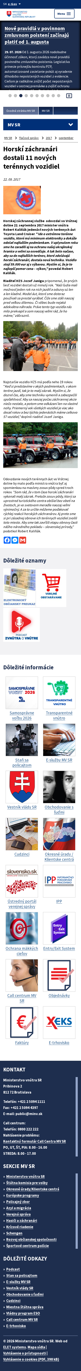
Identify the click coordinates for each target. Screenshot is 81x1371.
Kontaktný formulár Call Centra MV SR (34, 1141)
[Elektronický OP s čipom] (19, 588)
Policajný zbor (18, 1201)
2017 (49, 138)
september (66, 138)
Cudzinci (13, 1300)
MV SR (46, 111)
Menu (64, 13)
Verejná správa (18, 1214)
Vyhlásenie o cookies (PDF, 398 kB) (31, 1359)
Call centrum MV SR (22, 1319)
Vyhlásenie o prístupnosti (24, 1353)
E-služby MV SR (18, 1281)
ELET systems (14, 1347)
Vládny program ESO (23, 1313)
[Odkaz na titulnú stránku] (21, 13)
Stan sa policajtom (21, 1275)
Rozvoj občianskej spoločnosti (31, 1239)
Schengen (14, 1233)
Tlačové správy (29, 138)
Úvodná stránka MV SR (20, 111)
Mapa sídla (36, 1347)
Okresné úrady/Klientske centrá (32, 1189)
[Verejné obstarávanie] (51, 588)
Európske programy (22, 1195)
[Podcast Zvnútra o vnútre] (21, 625)
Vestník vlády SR (19, 1288)
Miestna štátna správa (24, 1307)
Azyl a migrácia (18, 1208)
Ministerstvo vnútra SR (25, 1176)
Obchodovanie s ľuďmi (25, 1294)
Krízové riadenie (19, 1226)
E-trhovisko (16, 1325)
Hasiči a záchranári (21, 1220)
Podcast (13, 1269)
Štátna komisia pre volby (27, 1182)
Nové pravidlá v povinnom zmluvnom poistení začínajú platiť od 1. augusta (37, 35)
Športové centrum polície (27, 1245)
